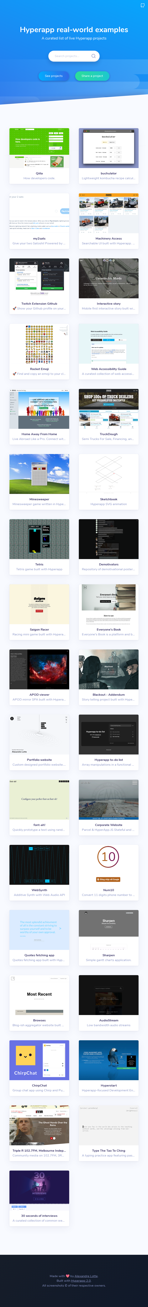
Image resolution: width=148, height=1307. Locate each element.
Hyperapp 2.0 (81, 1280)
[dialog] (39, 156)
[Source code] (142, 5)
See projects (54, 76)
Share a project (92, 76)
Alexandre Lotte (86, 1276)
